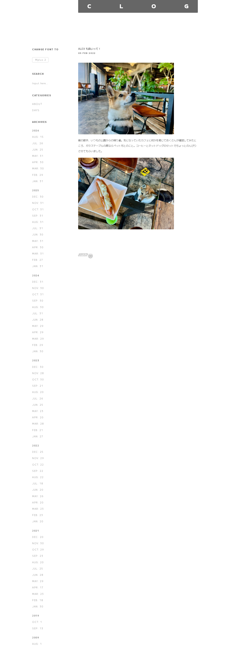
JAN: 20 (37, 521)
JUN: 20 (37, 489)
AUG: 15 (37, 136)
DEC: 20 (37, 537)
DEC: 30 (37, 196)
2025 (35, 190)
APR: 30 (37, 162)
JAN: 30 (37, 351)
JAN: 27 (37, 436)
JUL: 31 (37, 228)
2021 (35, 530)
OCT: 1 (37, 622)
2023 (35, 360)
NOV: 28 (38, 373)
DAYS (35, 110)
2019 (35, 615)
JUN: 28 (37, 319)
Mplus (40, 60)
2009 (35, 637)
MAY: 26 (37, 496)
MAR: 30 (38, 168)
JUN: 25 (37, 149)
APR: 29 (37, 332)
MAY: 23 (37, 411)
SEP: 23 (37, 555)
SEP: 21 (37, 385)
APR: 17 (37, 587)
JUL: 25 (37, 568)
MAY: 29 (37, 326)
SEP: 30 (37, 300)
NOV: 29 (38, 458)
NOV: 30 (38, 288)
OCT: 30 (38, 379)
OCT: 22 (38, 464)
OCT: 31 (38, 209)
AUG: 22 (37, 477)
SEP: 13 (37, 628)
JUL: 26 (37, 143)
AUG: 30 (38, 307)
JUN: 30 (37, 234)
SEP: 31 (37, 215)
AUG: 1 (37, 643)
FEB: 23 (37, 515)
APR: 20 (37, 417)
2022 (35, 445)
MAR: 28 (38, 423)
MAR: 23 (38, 508)
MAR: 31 (38, 253)
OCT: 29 (38, 549)
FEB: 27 (37, 259)
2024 (35, 275)
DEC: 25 (37, 451)
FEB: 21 (37, 430)
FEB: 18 (37, 600)
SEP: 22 (37, 471)
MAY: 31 (37, 156)
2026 (35, 130)
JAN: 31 (37, 181)
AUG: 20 (38, 392)
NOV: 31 (38, 203)
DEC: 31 (37, 281)
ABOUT (37, 104)
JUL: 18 (37, 483)
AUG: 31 (37, 222)
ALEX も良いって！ (89, 48)
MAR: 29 (38, 338)
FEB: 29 (37, 175)
